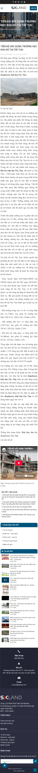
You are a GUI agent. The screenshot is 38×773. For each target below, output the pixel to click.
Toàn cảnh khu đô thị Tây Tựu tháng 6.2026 (17, 507)
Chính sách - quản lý (10, 537)
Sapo (23, 771)
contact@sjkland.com (19, 685)
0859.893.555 (19, 658)
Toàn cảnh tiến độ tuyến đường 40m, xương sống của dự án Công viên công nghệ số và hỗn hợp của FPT (18, 497)
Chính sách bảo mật (7, 721)
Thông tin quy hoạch (10, 541)
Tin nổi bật (8, 551)
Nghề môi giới (7, 544)
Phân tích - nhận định (10, 534)
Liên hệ (33, 8)
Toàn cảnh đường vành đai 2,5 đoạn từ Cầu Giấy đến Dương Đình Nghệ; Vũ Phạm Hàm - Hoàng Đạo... (23, 557)
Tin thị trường (7, 530)
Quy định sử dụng (6, 723)
